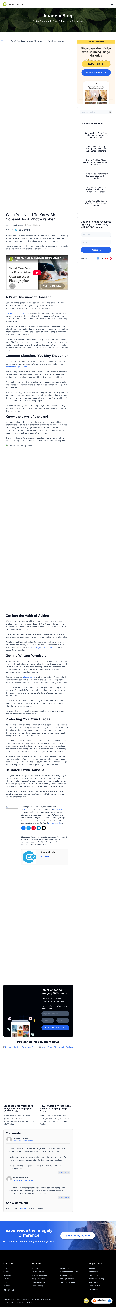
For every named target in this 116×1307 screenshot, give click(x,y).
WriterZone (28, 809)
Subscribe (96, 250)
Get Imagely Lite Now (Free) (55, 1028)
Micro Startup (59, 809)
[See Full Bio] (52, 856)
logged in (21, 1208)
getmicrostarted (55, 823)
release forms (29, 677)
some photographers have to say (42, 647)
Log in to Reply (64, 1172)
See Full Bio (46, 856)
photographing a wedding (17, 367)
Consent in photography (16, 313)
